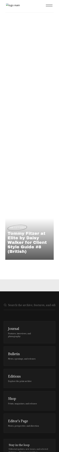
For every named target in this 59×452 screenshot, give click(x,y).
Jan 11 (17, 227)
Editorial (8, 42)
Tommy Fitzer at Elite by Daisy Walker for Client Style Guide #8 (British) (27, 242)
